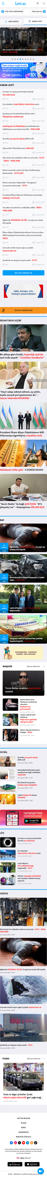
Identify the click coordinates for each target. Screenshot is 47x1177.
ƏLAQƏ (23, 1123)
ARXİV (23, 1127)
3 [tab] (17, 59)
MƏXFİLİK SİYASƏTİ (23, 1137)
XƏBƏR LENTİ (7, 85)
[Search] (44, 3)
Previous (2, 11)
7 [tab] (28, 59)
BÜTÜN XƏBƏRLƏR (23, 273)
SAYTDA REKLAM (23, 1118)
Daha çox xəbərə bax (33, 666)
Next (44, 11)
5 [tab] (23, 59)
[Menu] (3, 3)
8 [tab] (30, 59)
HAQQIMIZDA (23, 1132)
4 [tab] (20, 59)
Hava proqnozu (11, 11)
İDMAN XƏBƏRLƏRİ (24, 310)
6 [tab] (25, 59)
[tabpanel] (23, 41)
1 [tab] (12, 59)
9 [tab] (33, 59)
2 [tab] (15, 59)
